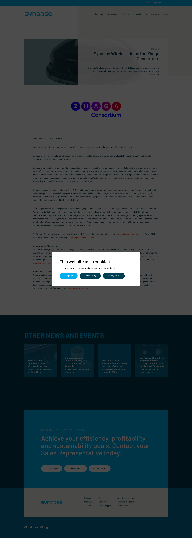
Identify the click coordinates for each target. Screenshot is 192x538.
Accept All (68, 276)
